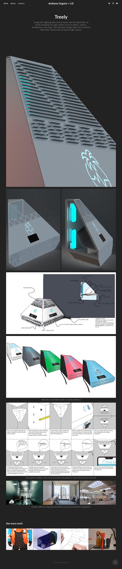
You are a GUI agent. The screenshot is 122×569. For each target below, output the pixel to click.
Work (6, 3)
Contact (21, 3)
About (13, 3)
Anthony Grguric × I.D (61, 3)
